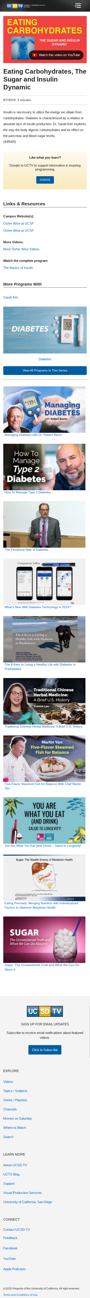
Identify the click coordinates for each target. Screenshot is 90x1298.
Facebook (10, 1248)
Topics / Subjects (15, 1091)
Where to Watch (14, 1127)
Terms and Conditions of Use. (20, 1294)
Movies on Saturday (17, 1118)
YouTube (9, 1259)
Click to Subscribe (45, 1050)
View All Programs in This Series (45, 370)
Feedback (10, 1238)
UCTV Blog (11, 1174)
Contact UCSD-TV (16, 1229)
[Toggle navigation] (77, 6)
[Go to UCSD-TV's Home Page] (26, 6)
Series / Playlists (15, 1100)
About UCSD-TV (15, 1165)
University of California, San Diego (27, 1202)
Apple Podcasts (14, 1269)
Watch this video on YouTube (56, 56)
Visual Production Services (22, 1193)
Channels (10, 1109)
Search (8, 1137)
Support (8, 1183)
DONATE (45, 179)
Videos (8, 1081)
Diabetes (45, 359)
